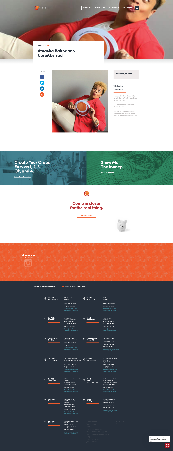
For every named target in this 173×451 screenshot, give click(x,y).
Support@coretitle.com (71, 310)
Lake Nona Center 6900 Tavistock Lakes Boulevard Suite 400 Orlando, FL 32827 (73, 401)
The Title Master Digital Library (98, 434)
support (61, 286)
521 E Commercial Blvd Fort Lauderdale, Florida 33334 (72, 359)
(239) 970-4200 (110, 364)
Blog (88, 436)
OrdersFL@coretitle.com (71, 369)
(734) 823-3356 (110, 405)
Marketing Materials (94, 429)
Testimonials (91, 424)
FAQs (88, 426)
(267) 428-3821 (71, 342)
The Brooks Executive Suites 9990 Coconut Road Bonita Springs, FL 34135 (111, 380)
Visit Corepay (91, 421)
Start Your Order (92, 439)
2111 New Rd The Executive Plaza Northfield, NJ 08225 (70, 319)
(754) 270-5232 (71, 427)
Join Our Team (91, 441)
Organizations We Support (96, 431)
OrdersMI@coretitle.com (110, 410)
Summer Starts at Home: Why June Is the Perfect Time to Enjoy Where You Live (125, 98)
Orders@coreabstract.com (111, 349)
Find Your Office (86, 215)
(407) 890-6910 (71, 406)
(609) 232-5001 (71, 324)
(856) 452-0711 (110, 324)
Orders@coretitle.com (70, 308)
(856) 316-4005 (71, 303)
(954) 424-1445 (71, 364)
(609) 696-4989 (110, 303)
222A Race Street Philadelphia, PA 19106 (70, 339)
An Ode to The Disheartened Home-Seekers (124, 105)
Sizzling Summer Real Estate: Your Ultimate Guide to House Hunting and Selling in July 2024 (125, 113)
